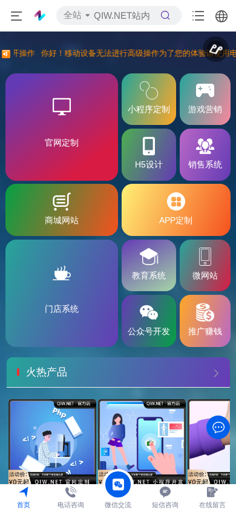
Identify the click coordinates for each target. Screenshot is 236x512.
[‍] (216, 372)
